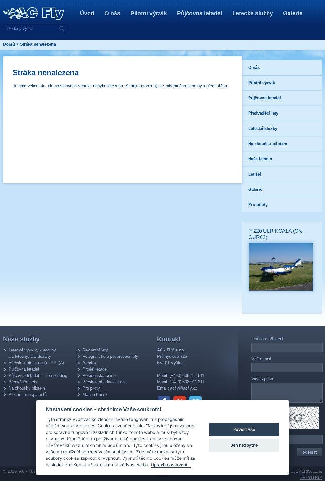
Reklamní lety (95, 350)
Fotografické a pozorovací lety (110, 356)
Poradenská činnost (101, 375)
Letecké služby (252, 13)
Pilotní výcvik (148, 13)
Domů (9, 44)
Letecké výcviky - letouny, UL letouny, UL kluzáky (33, 353)
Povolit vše (244, 429)
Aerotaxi (90, 362)
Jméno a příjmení (267, 339)
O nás (112, 13)
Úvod (87, 13)
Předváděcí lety (23, 381)
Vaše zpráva (262, 379)
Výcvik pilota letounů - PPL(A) (36, 362)
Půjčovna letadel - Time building (38, 375)
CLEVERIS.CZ (304, 471)
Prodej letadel (95, 369)
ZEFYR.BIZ (311, 477)
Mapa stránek (95, 394)
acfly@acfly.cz (183, 388)
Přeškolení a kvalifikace (105, 381)
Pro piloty (91, 388)
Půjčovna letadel (199, 13)
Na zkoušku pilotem (27, 388)
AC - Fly (34, 14)
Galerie (292, 13)
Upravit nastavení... (171, 464)
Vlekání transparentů (28, 394)
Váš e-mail (261, 359)
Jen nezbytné (244, 445)
